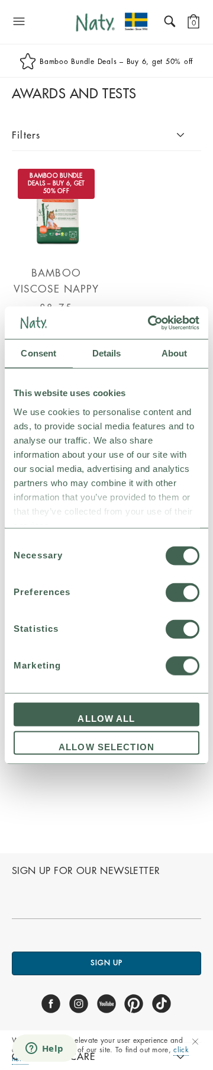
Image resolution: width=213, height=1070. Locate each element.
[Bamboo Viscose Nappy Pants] (56, 249)
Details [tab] (106, 353)
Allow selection (106, 747)
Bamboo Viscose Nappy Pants (56, 289)
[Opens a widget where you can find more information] (44, 1049)
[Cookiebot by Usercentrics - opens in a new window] (150, 322)
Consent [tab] (38, 353)
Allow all (106, 719)
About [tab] (175, 353)
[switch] (182, 592)
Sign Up (106, 962)
